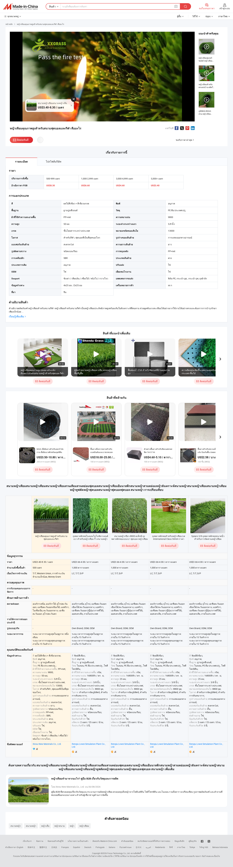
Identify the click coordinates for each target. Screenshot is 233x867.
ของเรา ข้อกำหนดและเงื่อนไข (207, 856)
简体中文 (31, 847)
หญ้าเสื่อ (45, 825)
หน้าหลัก (9, 24)
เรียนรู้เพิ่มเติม (16, 316)
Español (76, 847)
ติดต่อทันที (23, 140)
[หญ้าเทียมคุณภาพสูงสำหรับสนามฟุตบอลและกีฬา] (51, 515)
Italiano (112, 847)
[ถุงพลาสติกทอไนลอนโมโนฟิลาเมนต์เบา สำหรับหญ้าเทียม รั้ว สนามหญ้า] (90, 515)
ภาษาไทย (181, 847)
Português (100, 847)
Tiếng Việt (203, 847)
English (20, 847)
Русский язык (125, 847)
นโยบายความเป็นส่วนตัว (78, 841)
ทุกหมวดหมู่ (13, 16)
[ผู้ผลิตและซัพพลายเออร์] (20, 6)
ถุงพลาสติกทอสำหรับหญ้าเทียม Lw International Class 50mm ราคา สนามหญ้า (168, 539)
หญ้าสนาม (59, 825)
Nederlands (160, 847)
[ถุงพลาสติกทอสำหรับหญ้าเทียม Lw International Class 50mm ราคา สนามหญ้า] (168, 515)
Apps (207, 16)
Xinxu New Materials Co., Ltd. (47, 743)
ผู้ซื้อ (179, 16)
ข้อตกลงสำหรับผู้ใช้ (55, 841)
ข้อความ (39, 841)
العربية (148, 847)
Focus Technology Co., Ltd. (118, 853)
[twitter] (209, 841)
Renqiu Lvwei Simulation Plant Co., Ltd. (89, 745)
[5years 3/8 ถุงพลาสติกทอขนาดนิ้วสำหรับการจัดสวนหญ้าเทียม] (207, 515)
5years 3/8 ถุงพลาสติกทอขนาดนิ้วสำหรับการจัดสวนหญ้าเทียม (207, 537)
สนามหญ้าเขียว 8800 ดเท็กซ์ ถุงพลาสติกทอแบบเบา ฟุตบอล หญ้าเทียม (129, 537)
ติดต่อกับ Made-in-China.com (105, 841)
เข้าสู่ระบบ (224, 8)
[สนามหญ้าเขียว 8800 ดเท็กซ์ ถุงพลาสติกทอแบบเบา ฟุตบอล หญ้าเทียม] (129, 515)
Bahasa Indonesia (220, 847)
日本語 (54, 847)
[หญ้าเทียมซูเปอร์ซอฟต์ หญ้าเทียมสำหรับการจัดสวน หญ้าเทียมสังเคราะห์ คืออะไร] (206, 50)
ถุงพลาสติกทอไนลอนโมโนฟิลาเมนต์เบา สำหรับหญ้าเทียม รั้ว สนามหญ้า (90, 537)
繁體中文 (43, 847)
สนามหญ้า (15, 825)
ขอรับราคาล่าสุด (184, 139)
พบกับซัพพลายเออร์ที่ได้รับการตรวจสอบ (154, 841)
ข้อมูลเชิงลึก (179, 841)
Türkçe (192, 847)
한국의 (138, 847)
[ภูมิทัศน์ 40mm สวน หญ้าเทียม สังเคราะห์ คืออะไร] (206, 103)
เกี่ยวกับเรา (27, 841)
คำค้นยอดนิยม (127, 841)
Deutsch (87, 847)
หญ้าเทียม (84, 825)
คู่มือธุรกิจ (193, 841)
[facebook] (202, 841)
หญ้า (72, 825)
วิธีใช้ (195, 16)
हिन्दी (171, 847)
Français (65, 847)
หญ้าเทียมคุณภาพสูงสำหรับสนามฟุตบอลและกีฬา (51, 537)
